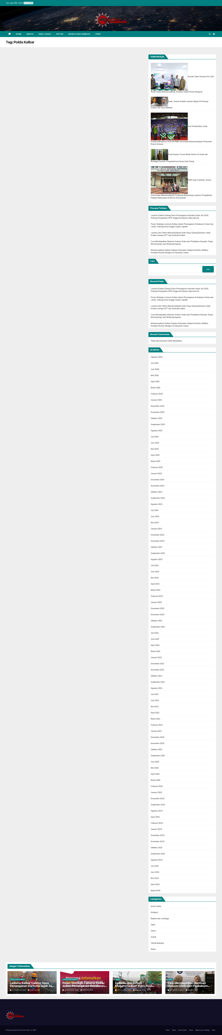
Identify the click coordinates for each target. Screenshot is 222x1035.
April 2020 (155, 774)
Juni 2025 (155, 443)
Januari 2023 (156, 602)
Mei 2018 (155, 878)
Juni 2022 (155, 639)
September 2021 (158, 682)
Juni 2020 (155, 762)
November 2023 (157, 541)
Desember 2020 (157, 737)
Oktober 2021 (156, 676)
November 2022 (157, 615)
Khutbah (154, 912)
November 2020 (157, 743)
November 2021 (157, 670)
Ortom (59, 34)
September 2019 (158, 805)
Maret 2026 (155, 388)
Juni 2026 (155, 369)
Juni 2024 (155, 516)
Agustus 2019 (156, 811)
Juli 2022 (155, 633)
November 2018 (157, 841)
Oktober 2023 (156, 547)
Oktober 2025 (156, 418)
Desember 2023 (157, 535)
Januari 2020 (156, 792)
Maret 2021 (155, 719)
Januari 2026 (156, 400)
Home (18, 34)
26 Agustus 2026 (72, 990)
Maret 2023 (155, 590)
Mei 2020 (155, 768)
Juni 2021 (155, 700)
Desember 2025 (157, 406)
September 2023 (158, 553)
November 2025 (157, 412)
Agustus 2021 (156, 688)
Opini (97, 34)
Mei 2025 (155, 449)
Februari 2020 (157, 786)
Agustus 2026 (156, 357)
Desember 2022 (157, 608)
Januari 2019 (156, 829)
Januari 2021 (156, 731)
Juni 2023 (155, 572)
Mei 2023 (155, 578)
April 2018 (155, 884)
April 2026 (155, 382)
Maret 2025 (155, 461)
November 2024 (157, 486)
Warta (30, 34)
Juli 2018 (155, 866)
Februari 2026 (157, 394)
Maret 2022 (155, 651)
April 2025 (155, 455)
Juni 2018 (155, 872)
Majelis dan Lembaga (79, 34)
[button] (210, 34)
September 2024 (158, 498)
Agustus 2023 (156, 559)
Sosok (153, 937)
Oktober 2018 (156, 848)
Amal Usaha (45, 34)
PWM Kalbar (35, 990)
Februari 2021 (157, 725)
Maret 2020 (155, 780)
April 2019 (155, 817)
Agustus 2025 (156, 431)
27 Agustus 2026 (19, 990)
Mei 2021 (155, 707)
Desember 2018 (157, 835)
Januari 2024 (156, 529)
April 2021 (155, 713)
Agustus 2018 (156, 860)
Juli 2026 (155, 363)
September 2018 (158, 854)
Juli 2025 (155, 437)
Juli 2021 (155, 694)
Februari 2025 (157, 467)
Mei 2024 (155, 523)
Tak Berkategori (157, 943)
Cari (152, 261)
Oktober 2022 (156, 621)
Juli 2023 (155, 566)
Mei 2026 (155, 375)
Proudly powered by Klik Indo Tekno (18, 1030)
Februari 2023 (157, 596)
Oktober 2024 (156, 492)
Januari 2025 (156, 474)
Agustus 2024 (156, 504)
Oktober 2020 (156, 749)
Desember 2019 (157, 799)
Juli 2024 (155, 510)
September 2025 (158, 424)
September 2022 (158, 627)
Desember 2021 (157, 664)
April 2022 (155, 645)
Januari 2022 (156, 657)
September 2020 (158, 756)
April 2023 (155, 584)
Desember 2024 (157, 480)
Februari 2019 (157, 823)
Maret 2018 (155, 891)
